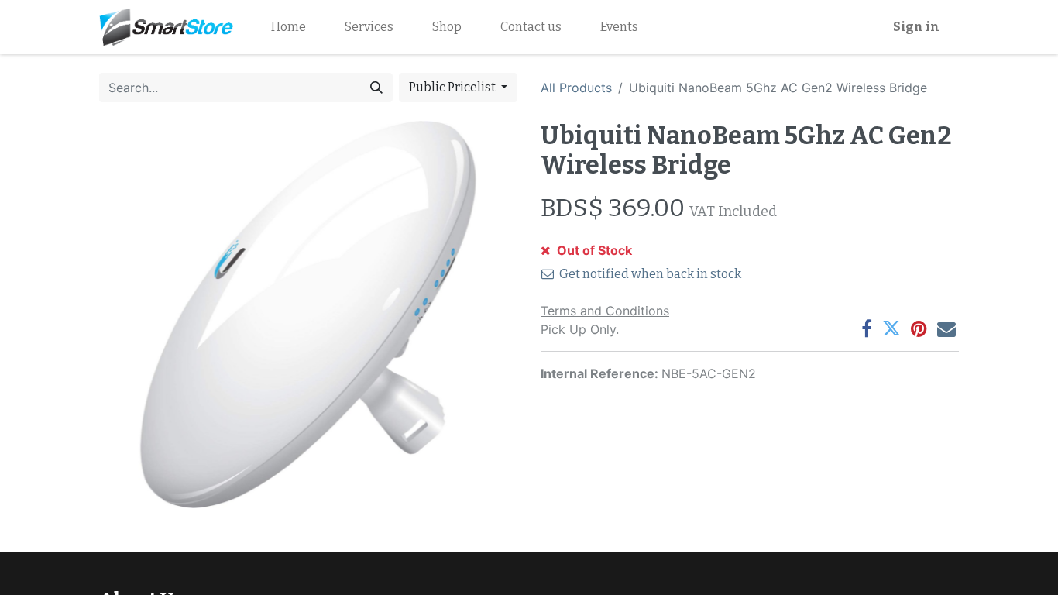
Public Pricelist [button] (453, 87)
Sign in (916, 26)
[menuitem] (288, 27)
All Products (576, 87)
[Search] (376, 87)
